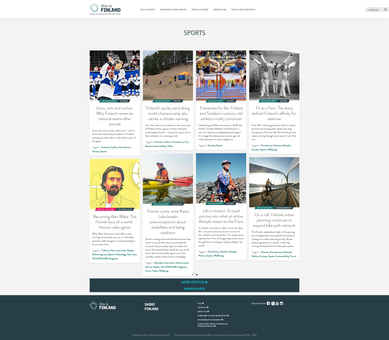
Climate (158, 142)
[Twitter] (273, 303)
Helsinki (288, 252)
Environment (276, 252)
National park (182, 263)
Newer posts (194, 289)
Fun (187, 142)
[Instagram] (282, 303)
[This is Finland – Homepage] (106, 9)
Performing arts (99, 254)
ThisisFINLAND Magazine (174, 267)
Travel (148, 271)
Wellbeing (272, 149)
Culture (114, 147)
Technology (120, 254)
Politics (255, 256)
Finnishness (125, 147)
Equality (159, 263)
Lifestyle (286, 145)
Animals (105, 147)
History (277, 145)
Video (170, 146)
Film (112, 250)
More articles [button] (193, 282)
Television (131, 254)
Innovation (169, 263)
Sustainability (159, 146)
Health (223, 252)
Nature (201, 255)
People (130, 250)
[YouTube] (277, 303)
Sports (103, 151)
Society (95, 151)
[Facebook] (268, 303)
